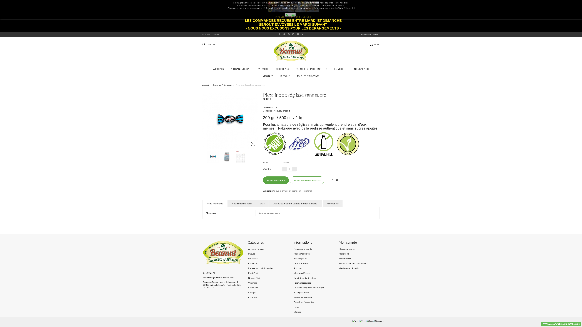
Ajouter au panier (276, 180)
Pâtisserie (263, 69)
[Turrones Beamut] (291, 51)
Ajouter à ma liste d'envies (307, 180)
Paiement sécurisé (302, 282)
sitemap (297, 312)
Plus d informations (241, 203)
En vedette (340, 69)
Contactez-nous (301, 263)
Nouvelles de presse (302, 297)
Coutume (252, 297)
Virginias (268, 76)
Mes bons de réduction (349, 268)
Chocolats (282, 69)
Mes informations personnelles (353, 263)
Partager (331, 180)
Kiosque (285, 76)
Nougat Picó (361, 69)
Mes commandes (347, 249)
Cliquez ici (349, 8)
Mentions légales (301, 273)
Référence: (268, 107)
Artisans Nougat (240, 69)
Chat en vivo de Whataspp (567, 323)
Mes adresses (345, 258)
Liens (296, 307)
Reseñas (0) (333, 203)
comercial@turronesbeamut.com (218, 277)
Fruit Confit (253, 273)
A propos (218, 69)
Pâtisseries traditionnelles (311, 69)
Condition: (268, 110)
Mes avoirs (344, 253)
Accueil (205, 85)
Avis (262, 203)
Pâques (251, 253)
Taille (265, 162)
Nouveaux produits (302, 249)
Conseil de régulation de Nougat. (308, 287)
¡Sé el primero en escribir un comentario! (294, 191)
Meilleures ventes (301, 253)
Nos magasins (300, 258)
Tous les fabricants (308, 76)
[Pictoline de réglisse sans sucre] (213, 157)
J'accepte (290, 15)
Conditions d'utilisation (304, 278)
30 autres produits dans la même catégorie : (295, 203)
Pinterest (337, 180)
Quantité (267, 169)
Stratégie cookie (301, 292)
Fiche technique (214, 203)
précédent (203, 157)
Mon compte (348, 242)
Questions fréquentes (303, 302)
